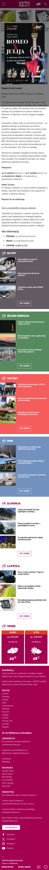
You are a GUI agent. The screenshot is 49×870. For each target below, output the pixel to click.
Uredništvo (6, 759)
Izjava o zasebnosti (9, 863)
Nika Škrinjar (7, 777)
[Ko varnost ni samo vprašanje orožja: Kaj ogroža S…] (8, 354)
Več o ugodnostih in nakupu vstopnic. (19, 208)
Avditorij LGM (21, 245)
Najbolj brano (24, 867)
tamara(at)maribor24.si (11, 804)
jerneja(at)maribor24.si (11, 812)
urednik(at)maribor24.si (11, 745)
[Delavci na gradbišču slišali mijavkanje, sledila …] (8, 590)
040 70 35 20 (28, 804)
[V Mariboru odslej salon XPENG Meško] (8, 291)
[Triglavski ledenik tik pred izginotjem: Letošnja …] (8, 514)
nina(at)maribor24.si (10, 821)
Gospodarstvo (7, 706)
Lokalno (5, 694)
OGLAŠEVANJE (11, 828)
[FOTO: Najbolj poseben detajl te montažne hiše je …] (8, 465)
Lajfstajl (5, 715)
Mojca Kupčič (7, 774)
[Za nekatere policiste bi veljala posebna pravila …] (8, 542)
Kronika (5, 700)
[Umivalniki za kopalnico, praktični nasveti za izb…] (8, 479)
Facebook (10, 835)
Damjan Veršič (8, 771)
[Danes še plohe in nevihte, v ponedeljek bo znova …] (8, 528)
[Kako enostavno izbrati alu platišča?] (8, 278)
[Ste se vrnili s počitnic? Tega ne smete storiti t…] (8, 576)
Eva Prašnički (7, 780)
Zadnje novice (7, 867)
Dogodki (5, 727)
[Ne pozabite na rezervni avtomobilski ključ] (8, 264)
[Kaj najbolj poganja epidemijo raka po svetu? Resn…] (8, 604)
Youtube (10, 848)
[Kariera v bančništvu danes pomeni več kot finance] (8, 403)
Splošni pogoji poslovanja (12, 860)
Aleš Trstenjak (7, 783)
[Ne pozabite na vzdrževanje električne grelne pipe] (8, 451)
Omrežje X (11, 839)
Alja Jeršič (6, 786)
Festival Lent (7, 721)
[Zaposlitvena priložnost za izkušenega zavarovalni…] (8, 417)
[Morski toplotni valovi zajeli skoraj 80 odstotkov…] (8, 340)
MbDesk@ (6, 762)
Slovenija (5, 697)
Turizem (5, 718)
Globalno (5, 709)
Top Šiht (5, 724)
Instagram (11, 844)
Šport (4, 703)
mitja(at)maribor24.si (20, 753)
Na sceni (5, 712)
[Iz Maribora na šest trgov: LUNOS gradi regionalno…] (8, 389)
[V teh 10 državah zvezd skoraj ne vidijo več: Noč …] (8, 326)
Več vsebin (24, 303)
